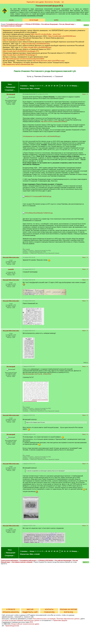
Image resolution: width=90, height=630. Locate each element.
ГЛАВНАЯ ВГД (49, 612)
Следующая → (10, 90)
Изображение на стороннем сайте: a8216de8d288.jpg (41, 136)
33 (70, 86)
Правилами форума (60, 620)
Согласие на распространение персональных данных (21, 620)
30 (62, 86)
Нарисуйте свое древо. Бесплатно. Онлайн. (43, 2)
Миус (32, 88)
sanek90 (11, 269)
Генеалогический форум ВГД (49, 6)
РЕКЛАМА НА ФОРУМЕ (68, 609)
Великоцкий (11, 94)
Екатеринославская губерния (11, 26)
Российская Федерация (49, 24)
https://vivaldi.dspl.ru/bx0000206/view (62, 36)
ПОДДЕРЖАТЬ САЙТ (30, 612)
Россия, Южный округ (66, 24)
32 (67, 86)
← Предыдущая (9, 87)
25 (46, 86)
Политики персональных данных (68, 619)
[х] (63, 2)
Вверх (84, 94)
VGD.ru (11, 20)
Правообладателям (12, 626)
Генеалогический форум (9, 560)
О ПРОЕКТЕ (10, 609)
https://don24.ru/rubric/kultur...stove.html (45, 34)
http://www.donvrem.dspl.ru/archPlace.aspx (49, 60)
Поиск (79, 20)
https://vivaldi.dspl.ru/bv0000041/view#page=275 (21, 51)
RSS (31, 622)
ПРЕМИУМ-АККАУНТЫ (11, 612)
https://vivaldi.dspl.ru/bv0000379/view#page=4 (20, 55)
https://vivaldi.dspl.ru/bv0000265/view (37, 47)
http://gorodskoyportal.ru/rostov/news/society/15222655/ (23, 59)
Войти (56, 20)
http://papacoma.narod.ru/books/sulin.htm (18, 64)
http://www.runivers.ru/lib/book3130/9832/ (54, 121)
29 (57, 86)
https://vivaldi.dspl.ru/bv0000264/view (36, 44)
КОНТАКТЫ (49, 609)
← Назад (31, 86)
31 (65, 86)
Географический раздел (14, 24)
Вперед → (75, 86)
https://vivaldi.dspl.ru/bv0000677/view (16, 40)
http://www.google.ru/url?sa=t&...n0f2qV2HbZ (37, 374)
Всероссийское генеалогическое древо (25, 624)
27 (52, 86)
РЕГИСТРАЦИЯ (33, 20)
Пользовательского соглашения (44, 619)
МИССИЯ (30, 609)
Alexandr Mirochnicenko (11, 257)
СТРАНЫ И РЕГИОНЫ (32, 24)
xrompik (37, 88)
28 (54, 86)
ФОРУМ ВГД (68, 612)
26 (49, 86)
